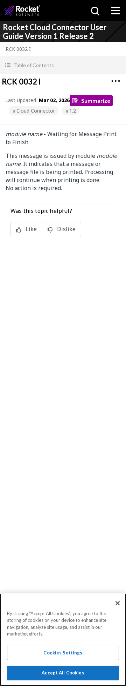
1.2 (72, 110)
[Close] (117, 603)
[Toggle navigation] (115, 10)
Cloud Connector (35, 110)
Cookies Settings (62, 652)
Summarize (95, 100)
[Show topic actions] (115, 81)
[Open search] (95, 10)
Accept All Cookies (63, 672)
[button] (63, 65)
